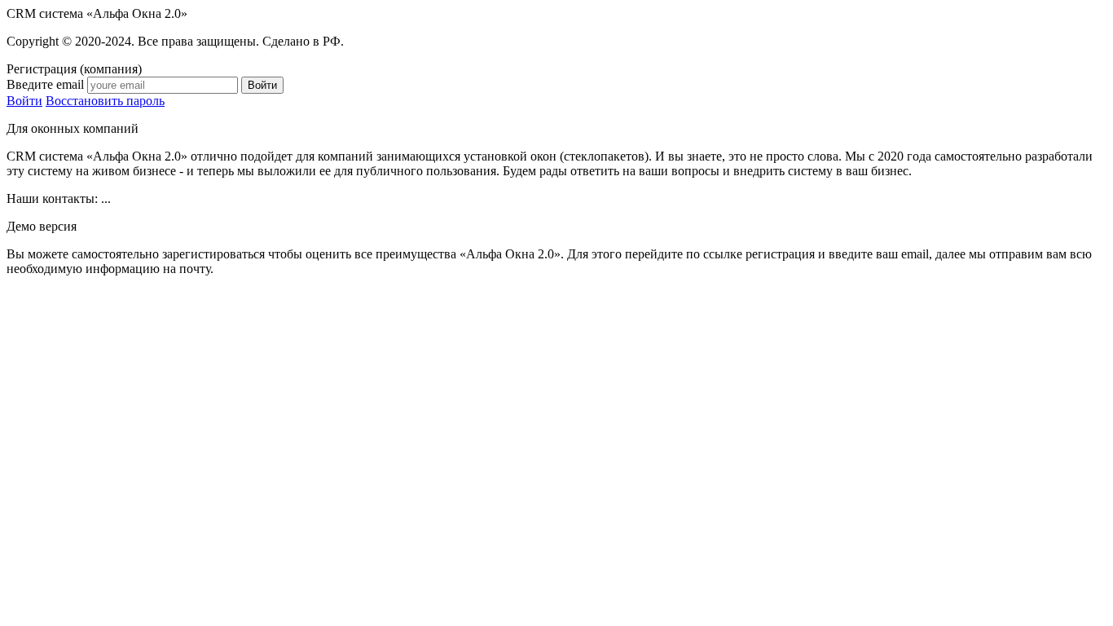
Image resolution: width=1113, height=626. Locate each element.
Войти (24, 101)
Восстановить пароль (105, 101)
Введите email (45, 84)
